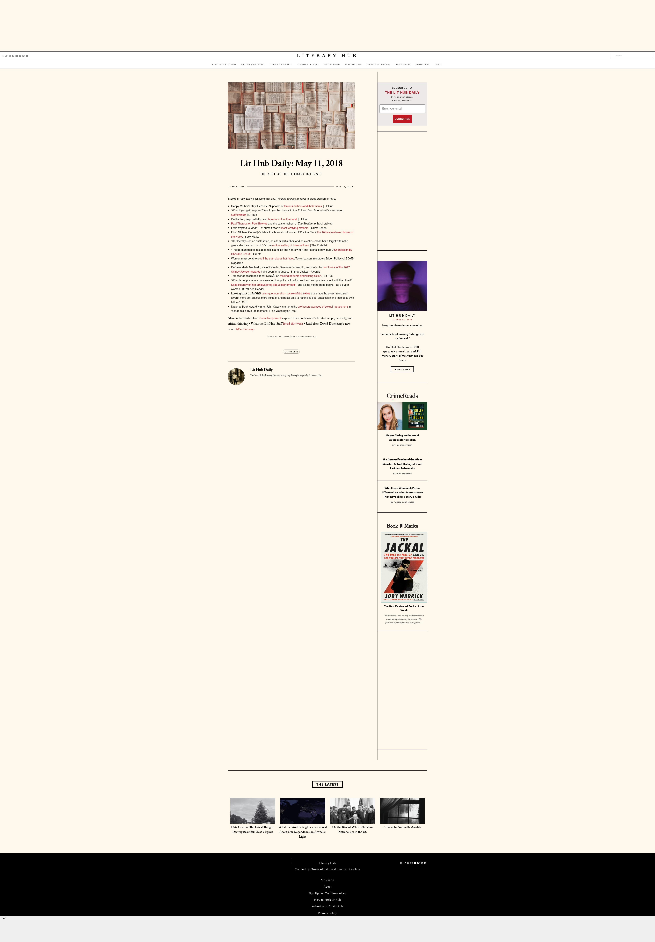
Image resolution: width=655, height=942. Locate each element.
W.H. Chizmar (404, 473)
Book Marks (403, 64)
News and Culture (281, 64)
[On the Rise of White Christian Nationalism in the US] (352, 820)
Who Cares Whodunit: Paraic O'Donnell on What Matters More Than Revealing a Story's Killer (402, 492)
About (327, 886)
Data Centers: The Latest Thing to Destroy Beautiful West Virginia (252, 830)
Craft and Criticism (224, 64)
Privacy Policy (327, 913)
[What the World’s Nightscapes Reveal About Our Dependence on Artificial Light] (302, 820)
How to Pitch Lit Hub (327, 900)
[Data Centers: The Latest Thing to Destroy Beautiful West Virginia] (252, 820)
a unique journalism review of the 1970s (286, 293)
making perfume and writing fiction (300, 276)
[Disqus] (291, 427)
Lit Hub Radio (332, 64)
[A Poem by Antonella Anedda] (402, 820)
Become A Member (308, 64)
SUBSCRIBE (402, 119)
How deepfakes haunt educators (402, 325)
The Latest (327, 784)
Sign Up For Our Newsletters (327, 893)
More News (402, 369)
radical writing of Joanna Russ (290, 245)
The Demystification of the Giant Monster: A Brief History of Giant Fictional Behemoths (402, 464)
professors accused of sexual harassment (323, 306)
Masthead (327, 880)
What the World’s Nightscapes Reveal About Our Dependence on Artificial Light (302, 832)
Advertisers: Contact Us (327, 906)
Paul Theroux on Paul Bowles (249, 223)
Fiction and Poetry (253, 64)
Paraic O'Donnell (404, 502)
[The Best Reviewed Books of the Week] (404, 568)
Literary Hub (327, 55)
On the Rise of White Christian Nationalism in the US (352, 830)
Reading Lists (353, 64)
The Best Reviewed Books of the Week (404, 608)
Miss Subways (245, 329)
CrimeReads (423, 64)
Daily (402, 315)
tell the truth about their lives (277, 258)
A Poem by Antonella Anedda (402, 827)
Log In (439, 64)
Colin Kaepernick (270, 318)
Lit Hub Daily (237, 186)
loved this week (293, 324)
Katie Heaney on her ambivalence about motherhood (263, 285)
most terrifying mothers (294, 228)
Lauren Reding (404, 445)
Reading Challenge (379, 64)
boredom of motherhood (282, 219)
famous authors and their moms (303, 206)
